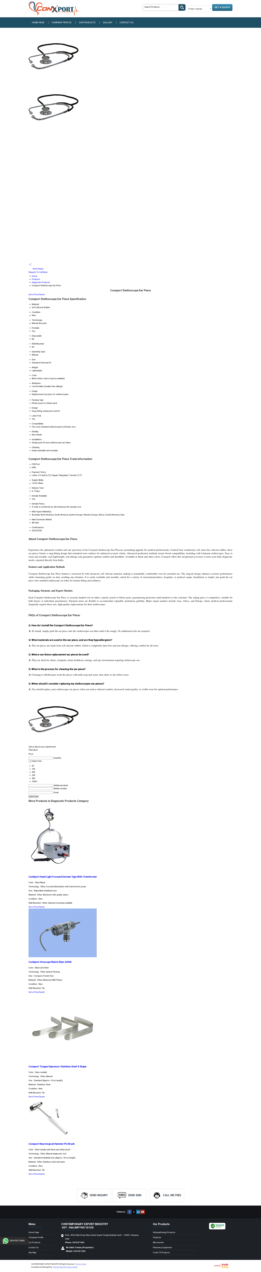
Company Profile (62, 22)
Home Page (38, 22)
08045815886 (17, 1240)
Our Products (87, 22)
